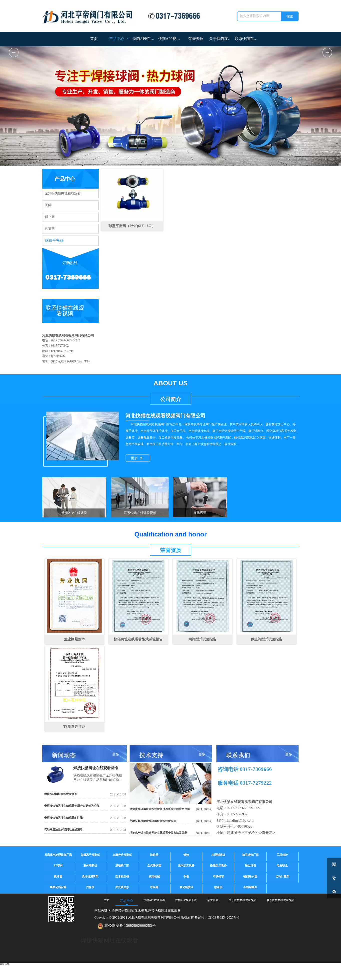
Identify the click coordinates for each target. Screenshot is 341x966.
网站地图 (4, 964)
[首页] (124, 16)
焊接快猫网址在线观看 (109, 940)
